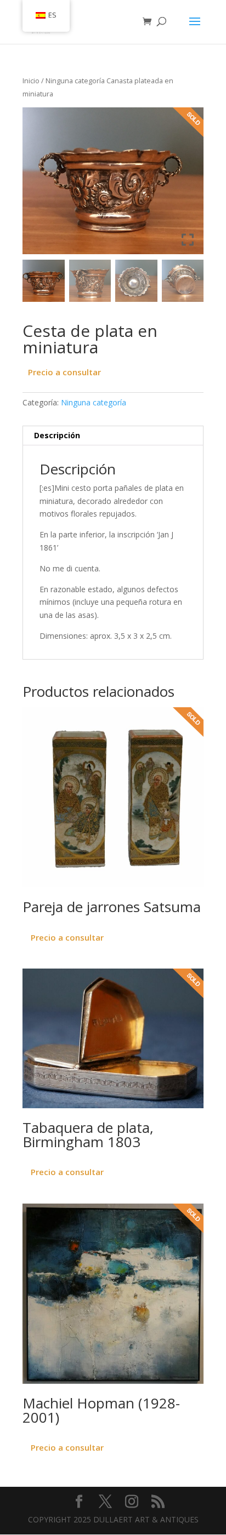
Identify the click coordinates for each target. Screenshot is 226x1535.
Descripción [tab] (57, 435)
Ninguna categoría (75, 80)
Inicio (30, 80)
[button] (187, 185)
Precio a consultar (64, 371)
